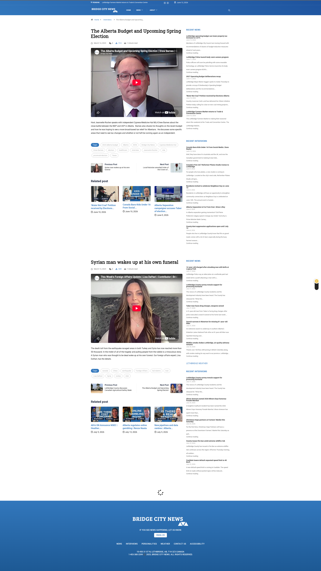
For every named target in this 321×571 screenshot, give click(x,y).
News (138, 10)
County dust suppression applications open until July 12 (207, 227)
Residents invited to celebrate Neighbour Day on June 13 (207, 187)
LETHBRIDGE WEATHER (197, 363)
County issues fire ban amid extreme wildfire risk (205, 441)
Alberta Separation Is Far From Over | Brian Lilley (205, 207)
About (152, 10)
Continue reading (192, 53)
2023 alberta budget (110, 145)
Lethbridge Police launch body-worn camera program (207, 57)
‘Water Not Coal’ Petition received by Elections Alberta (207, 96)
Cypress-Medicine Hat (167, 145)
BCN (135, 145)
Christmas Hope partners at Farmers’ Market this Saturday (205, 421)
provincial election (100, 155)
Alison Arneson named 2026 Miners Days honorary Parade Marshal (206, 400)
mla (163, 150)
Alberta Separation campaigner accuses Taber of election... (168, 208)
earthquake (126, 371)
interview (135, 150)
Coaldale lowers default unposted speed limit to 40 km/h (206, 461)
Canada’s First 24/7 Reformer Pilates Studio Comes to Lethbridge (207, 166)
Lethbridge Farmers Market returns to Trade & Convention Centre (204, 112)
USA (127, 376)
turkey (118, 376)
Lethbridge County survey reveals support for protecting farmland (204, 286)
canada (105, 371)
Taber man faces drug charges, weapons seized (205, 306)
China (115, 371)
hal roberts (156, 371)
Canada (141, 198)
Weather (165, 544)
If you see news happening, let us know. (161, 530)
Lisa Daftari (97, 376)
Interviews (107, 20)
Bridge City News (148, 145)
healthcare (123, 150)
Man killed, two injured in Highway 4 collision (118, 2)
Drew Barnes (98, 150)
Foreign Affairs (141, 371)
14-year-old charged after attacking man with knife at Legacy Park (207, 268)
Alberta (126, 145)
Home (128, 10)
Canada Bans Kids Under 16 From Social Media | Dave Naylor (207, 148)
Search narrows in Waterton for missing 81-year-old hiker (206, 322)
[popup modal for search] (226, 10)
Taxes (114, 155)
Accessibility (197, 544)
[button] (165, 3)
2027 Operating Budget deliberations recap (203, 76)
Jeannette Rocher (150, 150)
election (111, 150)
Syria (109, 376)
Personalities (149, 544)
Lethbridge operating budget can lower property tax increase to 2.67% (206, 37)
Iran (167, 371)
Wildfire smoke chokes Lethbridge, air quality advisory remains (207, 344)
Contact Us (180, 544)
